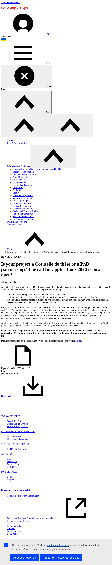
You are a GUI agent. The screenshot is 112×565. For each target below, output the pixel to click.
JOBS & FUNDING (10, 416)
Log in (48, 34)
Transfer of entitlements (23, 216)
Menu (47, 63)
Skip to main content (10, 2)
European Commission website (16, 490)
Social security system (23, 195)
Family (16, 193)
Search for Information (23, 171)
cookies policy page (58, 545)
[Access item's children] (53, 156)
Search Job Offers (15, 421)
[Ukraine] (3, 40)
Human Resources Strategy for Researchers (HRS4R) (37, 169)
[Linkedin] (7, 411)
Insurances (18, 187)
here (79, 341)
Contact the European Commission (23, 496)
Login (10, 477)
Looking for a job (21, 200)
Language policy (14, 526)
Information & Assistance (18, 166)
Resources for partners (17, 521)
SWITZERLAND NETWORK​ (16, 444)
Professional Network (23, 219)
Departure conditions (22, 208)
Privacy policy (13, 531)
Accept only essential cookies (61, 557)
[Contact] (7, 408)
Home (10, 140)
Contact (10, 459)
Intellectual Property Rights (25, 211)
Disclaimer (12, 461)
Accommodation (20, 182)
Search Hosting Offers (17, 426)
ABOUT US (7, 454)
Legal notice (12, 534)
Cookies (11, 467)
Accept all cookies (24, 557)
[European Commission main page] (14, 11)
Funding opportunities (23, 214)
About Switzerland (21, 177)
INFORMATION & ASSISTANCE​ (18, 431)
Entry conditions (20, 179)
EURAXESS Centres (17, 449)
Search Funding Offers (17, 424)
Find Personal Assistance (24, 174)
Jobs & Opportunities (17, 143)
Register (11, 479)
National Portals (14, 224)
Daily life (17, 190)
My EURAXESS (9, 472)
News (22, 257)
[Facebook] (7, 406)
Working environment (23, 198)
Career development (22, 206)
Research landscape (22, 203)
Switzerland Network (17, 222)
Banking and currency (23, 185)
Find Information (15, 436)
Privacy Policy (13, 464)
